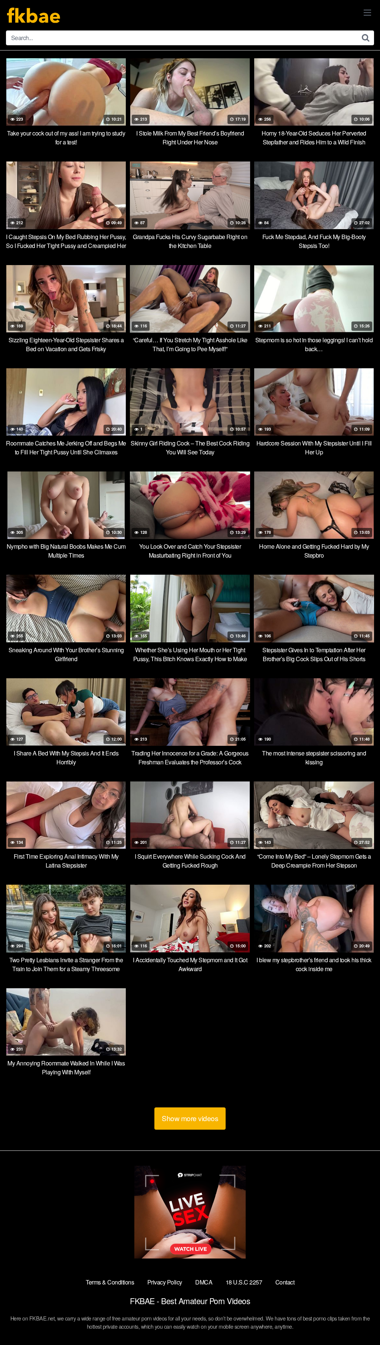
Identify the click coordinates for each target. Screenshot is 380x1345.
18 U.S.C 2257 (244, 1282)
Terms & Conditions (110, 1282)
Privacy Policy (164, 1282)
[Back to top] (360, 1321)
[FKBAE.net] (34, 15)
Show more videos (190, 1118)
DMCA (203, 1282)
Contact (285, 1282)
